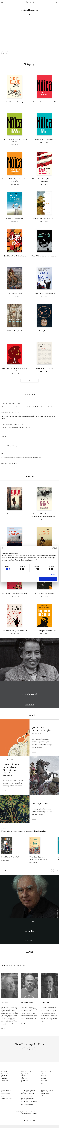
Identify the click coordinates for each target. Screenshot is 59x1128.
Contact (3, 1101)
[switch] (22, 569)
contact (29, 1055)
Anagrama (34, 1115)
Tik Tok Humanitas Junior (27, 1106)
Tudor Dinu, (38, 861)
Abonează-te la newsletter (9, 464)
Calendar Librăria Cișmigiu (9, 447)
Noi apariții (4, 1077)
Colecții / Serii (4, 1081)
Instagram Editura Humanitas (28, 1093)
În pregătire (4, 1078)
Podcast (3, 1093)
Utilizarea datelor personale (47, 1092)
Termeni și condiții (45, 1095)
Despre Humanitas (5, 1098)
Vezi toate (29, 382)
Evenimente (4, 1080)
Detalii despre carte (7, 47)
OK (48, 579)
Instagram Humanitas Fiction (28, 1098)
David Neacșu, (10, 859)
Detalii (34, 752)
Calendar (3, 438)
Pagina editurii (4, 1075)
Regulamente (44, 1096)
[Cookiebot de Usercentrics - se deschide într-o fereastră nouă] (51, 548)
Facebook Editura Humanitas (28, 1092)
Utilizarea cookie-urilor (46, 1093)
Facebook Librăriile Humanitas (28, 1101)
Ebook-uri (3, 1096)
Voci (42, 1085)
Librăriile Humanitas (6, 1092)
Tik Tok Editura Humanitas (27, 1095)
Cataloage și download (6, 1100)
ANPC (42, 1098)
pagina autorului (29, 705)
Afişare (53, 574)
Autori (3, 1083)
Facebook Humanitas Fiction (27, 1096)
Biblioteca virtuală (5, 1095)
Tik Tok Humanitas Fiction (27, 1100)
